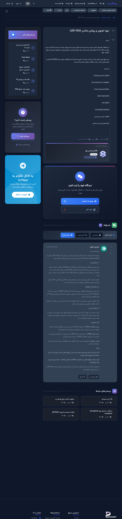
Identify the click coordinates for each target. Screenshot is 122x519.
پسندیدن (93, 377)
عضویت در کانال (21, 194)
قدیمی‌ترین (81, 235)
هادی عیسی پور (91, 150)
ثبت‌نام (8, 4)
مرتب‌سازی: (108, 235)
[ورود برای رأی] (113, 31)
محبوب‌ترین (66, 235)
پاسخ (81, 377)
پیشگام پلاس (91, 3)
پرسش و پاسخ (79, 3)
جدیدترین (95, 235)
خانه (101, 3)
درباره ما (68, 3)
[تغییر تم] (27, 3)
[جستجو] (34, 3)
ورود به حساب (87, 201)
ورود (17, 4)
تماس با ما (58, 3)
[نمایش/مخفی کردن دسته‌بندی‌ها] (6, 11)
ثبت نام (89, 209)
